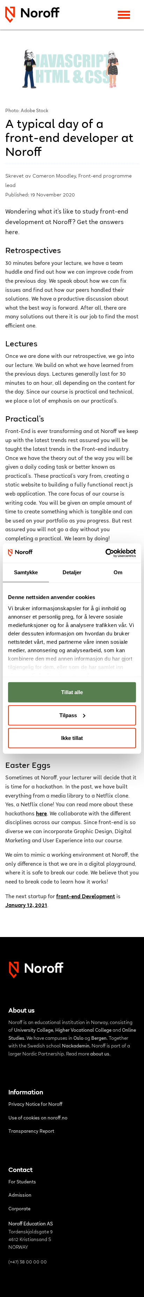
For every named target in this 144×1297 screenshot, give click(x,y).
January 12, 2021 (26, 905)
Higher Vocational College (83, 1030)
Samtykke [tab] (26, 572)
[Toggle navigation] (124, 15)
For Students (22, 1182)
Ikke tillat (72, 738)
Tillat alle (72, 692)
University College (33, 1030)
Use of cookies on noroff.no (37, 1118)
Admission (19, 1195)
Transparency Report (31, 1131)
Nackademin (75, 1046)
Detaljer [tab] (72, 572)
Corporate (19, 1209)
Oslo (78, 1038)
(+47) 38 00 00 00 (27, 1262)
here (41, 814)
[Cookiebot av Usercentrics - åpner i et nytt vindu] (105, 552)
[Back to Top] (131, 1283)
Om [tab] (118, 572)
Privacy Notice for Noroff (35, 1104)
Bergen (99, 1038)
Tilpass (68, 715)
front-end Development (85, 897)
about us (99, 1054)
